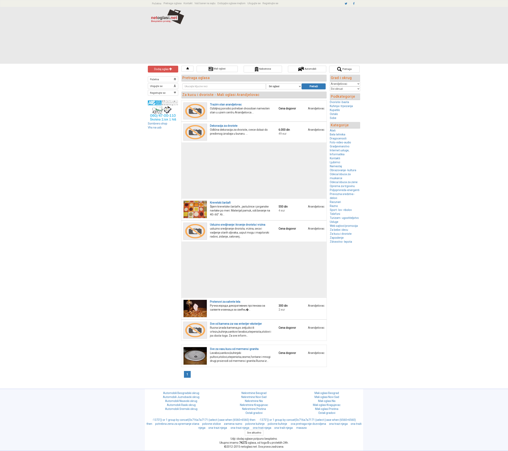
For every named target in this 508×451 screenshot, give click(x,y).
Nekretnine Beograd (254, 393)
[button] (187, 69)
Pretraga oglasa (173, 3)
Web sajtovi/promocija (344, 225)
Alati (333, 130)
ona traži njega (283, 427)
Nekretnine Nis (254, 401)
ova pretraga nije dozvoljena (308, 423)
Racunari (335, 202)
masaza (301, 427)
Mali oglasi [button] (219, 68)
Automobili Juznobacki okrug (181, 397)
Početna (156, 3)
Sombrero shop (157, 123)
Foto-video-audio (340, 142)
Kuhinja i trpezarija (341, 106)
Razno (334, 206)
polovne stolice (211, 423)
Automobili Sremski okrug (181, 408)
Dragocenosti (338, 138)
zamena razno (233, 423)
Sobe (333, 118)
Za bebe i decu (339, 229)
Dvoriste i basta (339, 102)
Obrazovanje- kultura (343, 170)
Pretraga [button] (347, 69)
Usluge (334, 221)
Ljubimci (335, 162)
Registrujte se (270, 3)
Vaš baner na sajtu (205, 3)
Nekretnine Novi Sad (254, 397)
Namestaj (336, 166)
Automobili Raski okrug (181, 405)
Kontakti (335, 158)
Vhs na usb (155, 127)
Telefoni (335, 213)
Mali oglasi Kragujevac (327, 405)
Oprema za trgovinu (342, 186)
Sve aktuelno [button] (254, 432)
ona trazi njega (338, 423)
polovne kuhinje (255, 423)
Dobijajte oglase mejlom (231, 3)
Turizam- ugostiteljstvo (344, 217)
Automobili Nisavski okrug (181, 401)
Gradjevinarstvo (339, 146)
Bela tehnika (337, 134)
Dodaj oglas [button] (161, 69)
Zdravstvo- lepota (341, 241)
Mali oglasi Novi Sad (327, 397)
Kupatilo (335, 110)
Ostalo (334, 114)
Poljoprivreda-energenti (344, 190)
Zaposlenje (337, 237)
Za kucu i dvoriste (341, 233)
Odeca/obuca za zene (344, 182)
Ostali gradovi (254, 412)
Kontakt (188, 3)
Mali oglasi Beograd (327, 393)
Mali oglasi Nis (327, 401)
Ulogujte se (254, 3)
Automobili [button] (310, 69)
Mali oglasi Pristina (326, 408)
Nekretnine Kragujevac (254, 405)
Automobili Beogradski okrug (181, 393)
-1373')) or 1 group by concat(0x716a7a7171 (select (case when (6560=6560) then (204, 419)
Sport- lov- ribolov (341, 209)
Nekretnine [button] (265, 69)
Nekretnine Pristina (254, 408)
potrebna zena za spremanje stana (177, 423)
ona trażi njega (262, 427)
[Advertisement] (281, 36)
